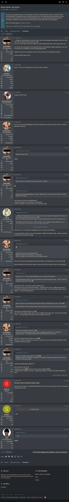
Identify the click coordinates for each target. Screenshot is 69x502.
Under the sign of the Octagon (11, 232)
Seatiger (6, 414)
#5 (67, 147)
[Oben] (43, 497)
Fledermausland (8, 115)
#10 (67, 297)
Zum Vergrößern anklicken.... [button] (41, 227)
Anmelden (3, 487)
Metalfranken (9, 143)
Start (40, 497)
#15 (67, 429)
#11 (67, 324)
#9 (67, 270)
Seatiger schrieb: (20, 432)
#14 (67, 406)
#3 (67, 92)
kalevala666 (5, 9)
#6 (67, 174)
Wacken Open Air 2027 (7, 494)
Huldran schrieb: (20, 273)
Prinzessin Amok (7, 101)
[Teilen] (65, 38)
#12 (67, 349)
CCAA (11, 87)
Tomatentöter (7, 131)
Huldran (6, 218)
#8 (67, 240)
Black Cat (6, 389)
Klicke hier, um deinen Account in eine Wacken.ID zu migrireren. (23, 26)
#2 (67, 65)
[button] (2, 2)
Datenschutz (22, 497)
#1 (67, 38)
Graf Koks (7, 73)
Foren (36, 477)
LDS (12, 60)
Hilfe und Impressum (32, 497)
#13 (67, 380)
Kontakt (37, 480)
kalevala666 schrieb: (21, 212)
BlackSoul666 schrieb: (21, 178)
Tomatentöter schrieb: (21, 191)
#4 (67, 122)
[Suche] (66, 2)
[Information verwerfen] (66, 15)
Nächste (8, 34)
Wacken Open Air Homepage (42, 474)
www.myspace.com (8, 117)
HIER (22, 230)
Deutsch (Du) (20, 494)
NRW (11, 401)
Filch (6, 438)
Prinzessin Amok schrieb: (22, 151)
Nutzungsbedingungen (12, 497)
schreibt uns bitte (25, 23)
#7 (67, 209)
